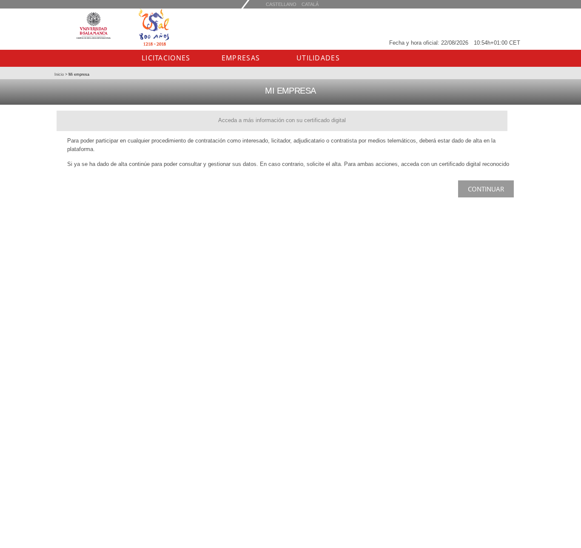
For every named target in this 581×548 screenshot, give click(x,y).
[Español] (310, 4)
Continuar (486, 189)
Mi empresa (78, 74)
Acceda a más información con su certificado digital (282, 120)
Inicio (59, 74)
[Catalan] (281, 4)
